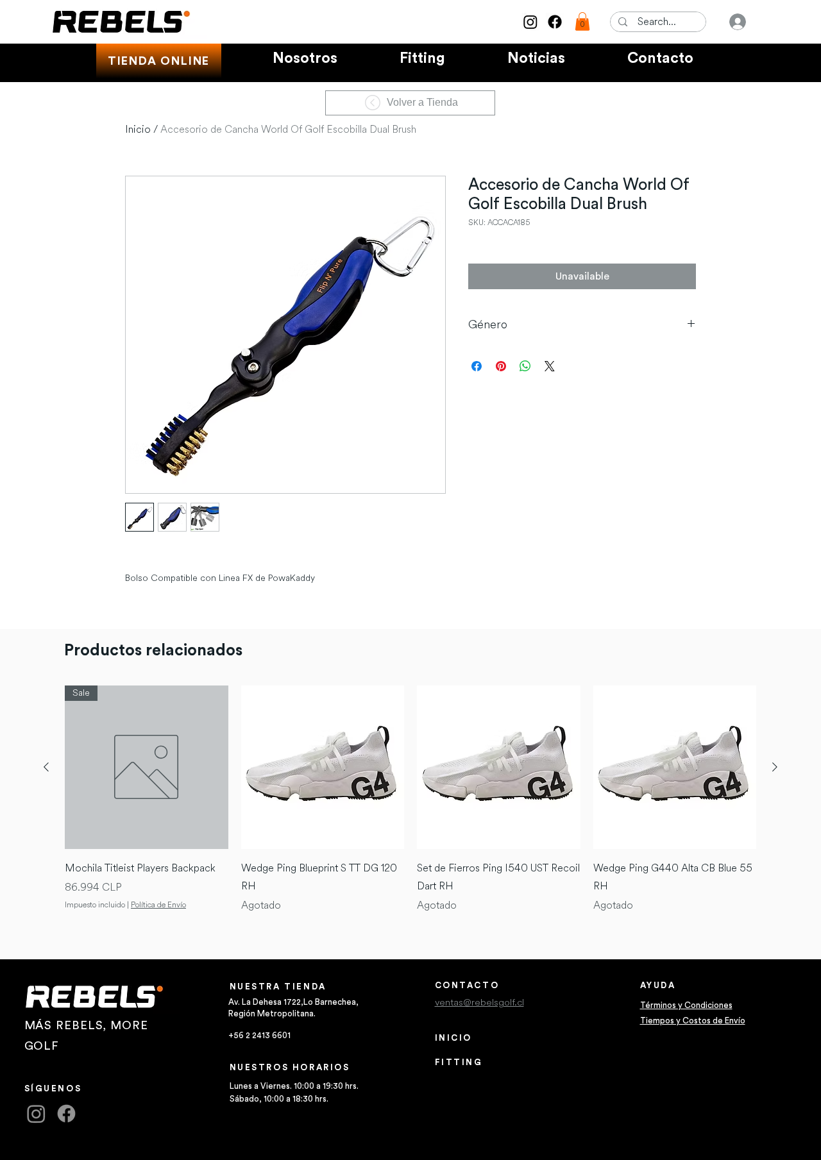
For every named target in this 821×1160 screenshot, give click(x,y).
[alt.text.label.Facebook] (555, 22)
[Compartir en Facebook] (476, 366)
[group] (410, 799)
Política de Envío (158, 905)
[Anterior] (46, 767)
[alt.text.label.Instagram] (530, 22)
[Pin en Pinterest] (501, 366)
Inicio (138, 129)
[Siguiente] (775, 767)
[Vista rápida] (323, 767)
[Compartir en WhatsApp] (525, 366)
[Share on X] (549, 366)
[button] (582, 21)
